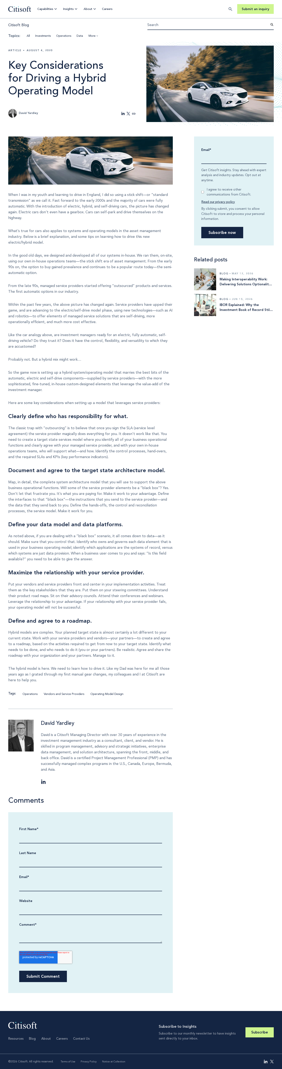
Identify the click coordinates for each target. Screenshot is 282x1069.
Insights (68, 9)
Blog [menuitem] (32, 1039)
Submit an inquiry (255, 9)
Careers (107, 9)
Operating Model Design (106, 694)
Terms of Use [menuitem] (68, 1061)
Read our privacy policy (218, 202)
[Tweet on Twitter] (128, 114)
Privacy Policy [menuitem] (89, 1061)
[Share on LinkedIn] (123, 114)
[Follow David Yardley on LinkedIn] (43, 782)
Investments (43, 36)
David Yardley (57, 723)
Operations (63, 36)
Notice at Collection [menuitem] (113, 1061)
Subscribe (259, 1032)
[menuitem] (266, 1061)
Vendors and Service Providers (64, 694)
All (28, 36)
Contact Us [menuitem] (81, 1039)
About (88, 9)
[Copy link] (134, 114)
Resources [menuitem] (16, 1039)
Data (80, 36)
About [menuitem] (46, 1039)
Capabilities (45, 9)
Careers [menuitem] (62, 1039)
